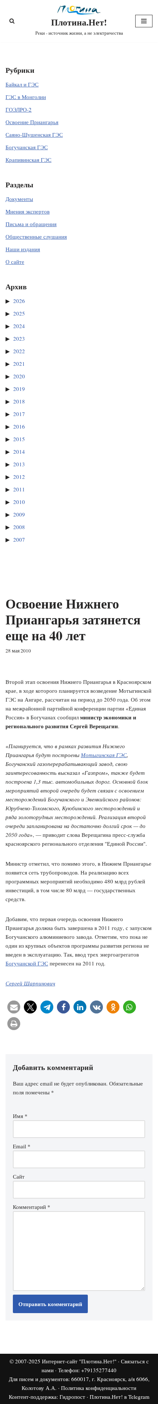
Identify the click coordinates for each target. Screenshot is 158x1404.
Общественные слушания (36, 236)
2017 (19, 414)
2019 (19, 388)
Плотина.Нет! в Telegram (120, 1396)
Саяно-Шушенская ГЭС (34, 134)
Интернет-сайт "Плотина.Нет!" (79, 1361)
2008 (19, 527)
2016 (19, 426)
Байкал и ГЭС (22, 84)
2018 (19, 401)
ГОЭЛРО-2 (19, 109)
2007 (19, 539)
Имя (20, 1116)
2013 (19, 464)
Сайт (19, 1176)
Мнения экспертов (28, 211)
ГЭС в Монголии (26, 96)
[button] (13, 1007)
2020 (19, 376)
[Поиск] (12, 21)
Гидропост (72, 1396)
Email (21, 1146)
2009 (19, 514)
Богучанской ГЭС (27, 963)
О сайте (15, 261)
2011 (19, 489)
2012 (19, 476)
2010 (19, 501)
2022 (19, 351)
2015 (19, 439)
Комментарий (31, 1206)
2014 (19, 451)
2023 (19, 338)
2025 (19, 313)
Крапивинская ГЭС (28, 159)
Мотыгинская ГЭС (104, 755)
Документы (19, 198)
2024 (19, 326)
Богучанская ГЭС (27, 147)
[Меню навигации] (143, 21)
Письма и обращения (31, 224)
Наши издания (23, 249)
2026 (19, 300)
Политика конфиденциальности (98, 1387)
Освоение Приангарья (32, 122)
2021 (19, 363)
